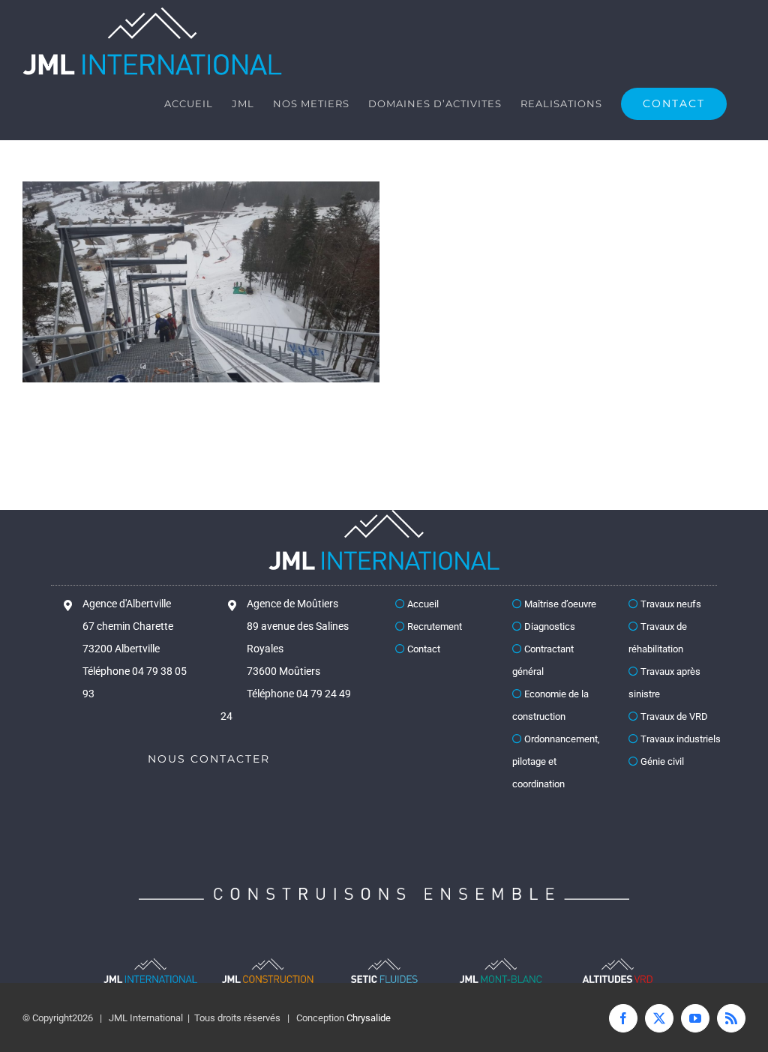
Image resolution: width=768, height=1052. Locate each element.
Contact (422, 649)
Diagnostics (548, 626)
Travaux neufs (669, 604)
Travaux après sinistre (664, 683)
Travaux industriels (679, 739)
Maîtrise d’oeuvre (559, 604)
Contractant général (543, 660)
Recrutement (433, 626)
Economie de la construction (550, 705)
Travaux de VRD (673, 716)
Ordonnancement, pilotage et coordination (556, 761)
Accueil (422, 604)
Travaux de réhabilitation (657, 638)
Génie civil (661, 761)
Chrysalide (368, 1018)
